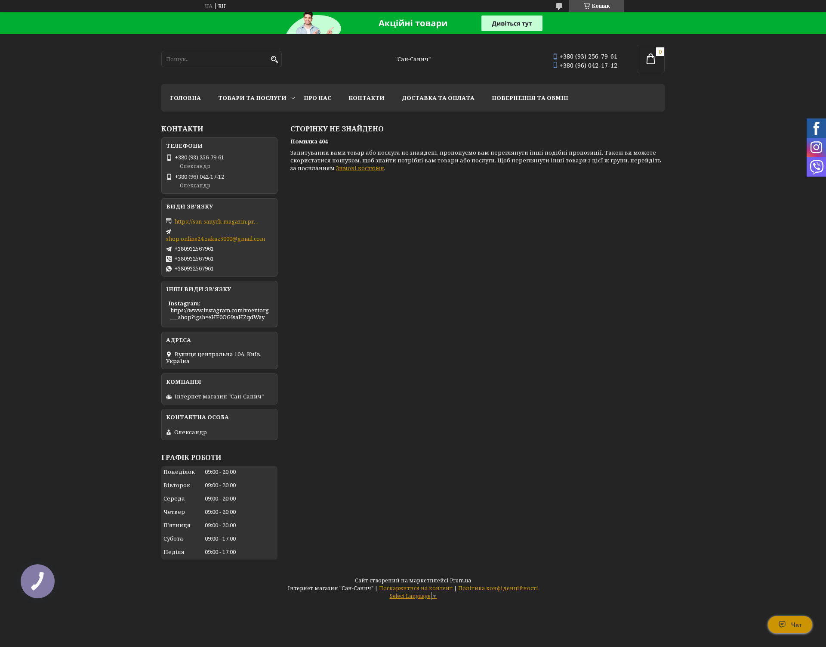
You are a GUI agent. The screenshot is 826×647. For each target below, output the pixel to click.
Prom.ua (460, 580)
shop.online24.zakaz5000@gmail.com (215, 238)
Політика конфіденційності (498, 588)
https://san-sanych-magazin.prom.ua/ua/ (218, 221)
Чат (796, 624)
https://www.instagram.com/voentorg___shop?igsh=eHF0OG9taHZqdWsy (219, 313)
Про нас (317, 98)
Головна (185, 98)
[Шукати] (274, 59)
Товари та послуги (252, 98)
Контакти (366, 98)
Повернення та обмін (530, 98)
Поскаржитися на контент (416, 588)
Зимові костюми (360, 168)
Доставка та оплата (438, 98)
